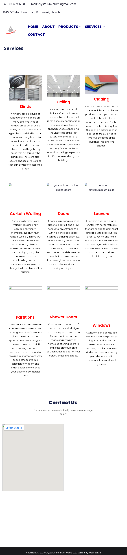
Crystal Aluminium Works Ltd (60, 552)
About (48, 27)
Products (68, 27)
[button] (79, 27)
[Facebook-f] (10, 519)
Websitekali (95, 552)
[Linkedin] (15, 519)
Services (93, 27)
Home (33, 27)
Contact (36, 35)
